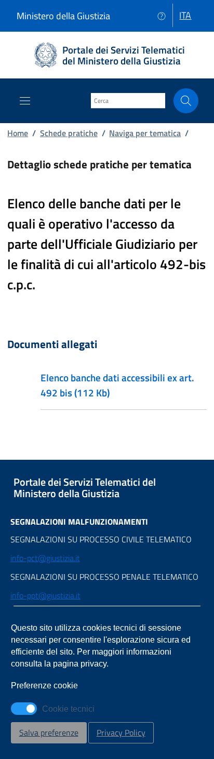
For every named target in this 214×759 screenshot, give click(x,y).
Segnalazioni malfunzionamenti (79, 521)
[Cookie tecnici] (24, 708)
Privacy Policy (121, 732)
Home (17, 133)
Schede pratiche (69, 133)
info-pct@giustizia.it (45, 558)
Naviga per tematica (145, 133)
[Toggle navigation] (25, 101)
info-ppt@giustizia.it (45, 595)
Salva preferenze (48, 732)
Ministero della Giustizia (63, 16)
